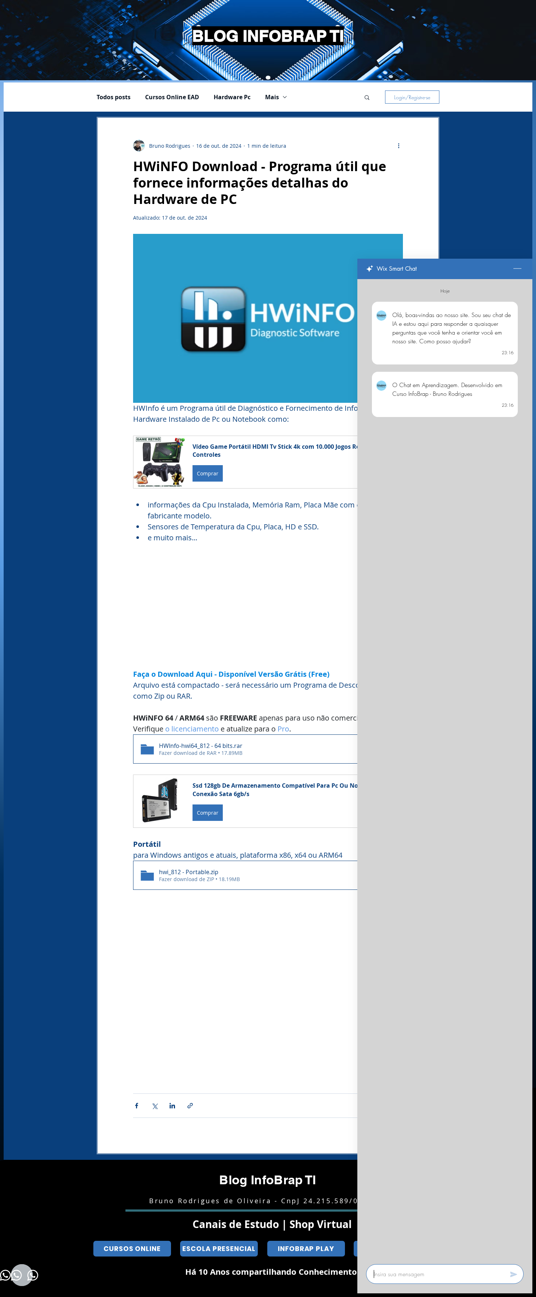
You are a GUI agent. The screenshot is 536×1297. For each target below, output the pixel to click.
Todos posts (114, 97)
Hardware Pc (232, 97)
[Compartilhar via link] (190, 1105)
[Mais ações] (398, 145)
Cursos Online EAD (172, 97)
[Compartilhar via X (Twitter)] (154, 1105)
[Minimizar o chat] (517, 269)
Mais (272, 97)
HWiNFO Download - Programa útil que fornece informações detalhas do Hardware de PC (259, 182)
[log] (444, 769)
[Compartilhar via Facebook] (136, 1105)
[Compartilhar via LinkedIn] (172, 1105)
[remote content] (268, 606)
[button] (367, 98)
